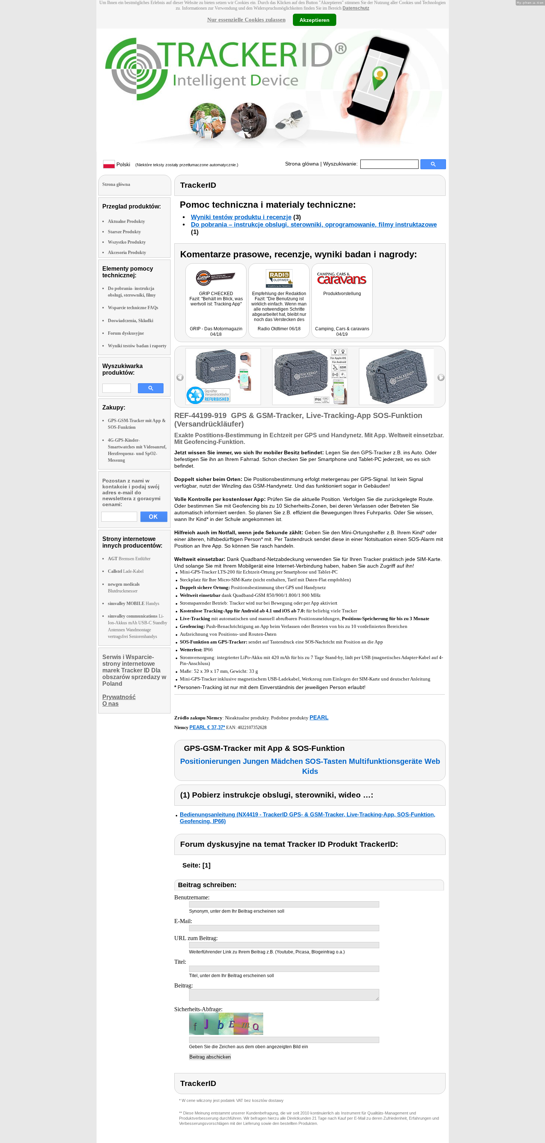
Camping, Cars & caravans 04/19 (342, 331)
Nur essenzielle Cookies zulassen (246, 20)
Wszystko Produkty (127, 242)
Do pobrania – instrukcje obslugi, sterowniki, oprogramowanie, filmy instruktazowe (314, 224)
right (441, 377)
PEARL (319, 717)
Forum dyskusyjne (126, 333)
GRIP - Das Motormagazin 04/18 (216, 331)
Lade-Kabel (125, 571)
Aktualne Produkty (126, 221)
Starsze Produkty (124, 231)
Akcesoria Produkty (127, 252)
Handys (133, 603)
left (180, 377)
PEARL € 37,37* (207, 727)
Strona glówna (302, 164)
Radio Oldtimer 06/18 (279, 328)
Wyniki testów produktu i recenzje (241, 217)
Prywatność (119, 697)
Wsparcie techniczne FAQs (133, 307)
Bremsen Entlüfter (129, 558)
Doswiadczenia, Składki (130, 320)
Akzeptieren (315, 20)
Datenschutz (356, 8)
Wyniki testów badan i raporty (137, 345)
